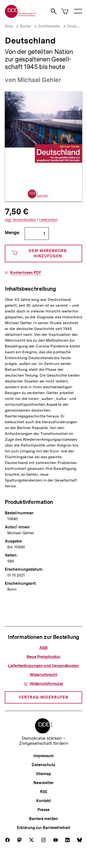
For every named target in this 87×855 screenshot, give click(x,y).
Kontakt (43, 800)
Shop (9, 26)
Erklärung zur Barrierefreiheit (43, 827)
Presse (43, 809)
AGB (43, 647)
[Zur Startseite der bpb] (20, 16)
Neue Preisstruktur (43, 656)
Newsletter (43, 782)
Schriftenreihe (49, 26)
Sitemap (43, 773)
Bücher (25, 26)
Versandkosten (21, 220)
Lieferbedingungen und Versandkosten (43, 665)
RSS (43, 791)
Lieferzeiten (48, 220)
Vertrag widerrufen (43, 697)
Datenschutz (43, 764)
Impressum (43, 755)
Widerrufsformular (46, 683)
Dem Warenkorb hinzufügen (48, 253)
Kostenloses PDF (25, 272)
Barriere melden (43, 818)
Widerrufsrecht (43, 674)
